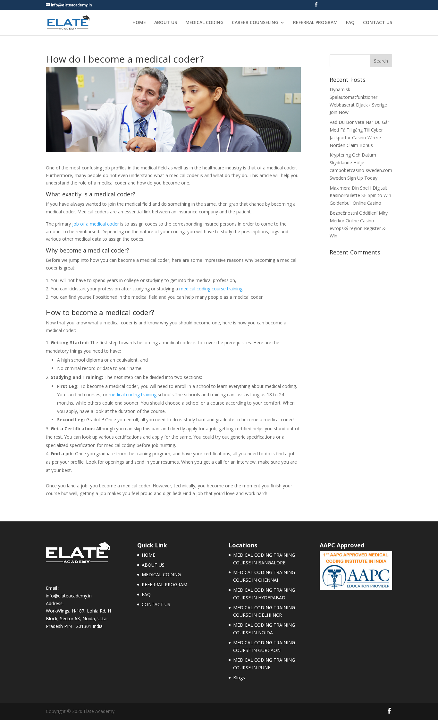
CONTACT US (377, 22)
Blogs (239, 677)
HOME (139, 22)
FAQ (350, 22)
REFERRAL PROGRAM (315, 22)
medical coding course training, (211, 289)
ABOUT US (165, 22)
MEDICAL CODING (204, 22)
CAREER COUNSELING (255, 22)
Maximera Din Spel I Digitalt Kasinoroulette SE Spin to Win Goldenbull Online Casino (360, 195)
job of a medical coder (95, 224)
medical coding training (132, 394)
